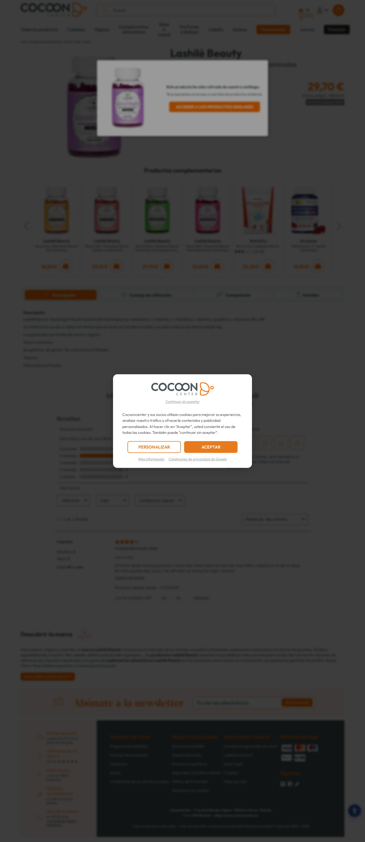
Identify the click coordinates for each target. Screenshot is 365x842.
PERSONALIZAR (154, 447)
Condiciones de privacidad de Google (198, 459)
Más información (151, 459)
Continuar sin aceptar (183, 401)
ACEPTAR (210, 447)
